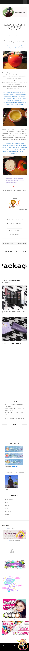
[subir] (23, 645)
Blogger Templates (6, 645)
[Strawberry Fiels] (14, 538)
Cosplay (7, 514)
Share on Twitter (15, 227)
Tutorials (7, 505)
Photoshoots (8, 511)
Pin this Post (15, 230)
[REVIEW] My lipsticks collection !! (14, 312)
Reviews (7, 502)
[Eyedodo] (14, 619)
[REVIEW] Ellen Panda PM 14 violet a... (12, 281)
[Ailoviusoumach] (14, 569)
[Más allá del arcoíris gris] (14, 529)
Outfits (6, 508)
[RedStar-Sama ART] (14, 540)
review (17, 234)
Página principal (9, 499)
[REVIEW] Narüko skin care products (12, 344)
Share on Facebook (15, 223)
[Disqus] (14, 373)
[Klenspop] (14, 617)
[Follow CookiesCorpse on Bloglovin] (11, 467)
